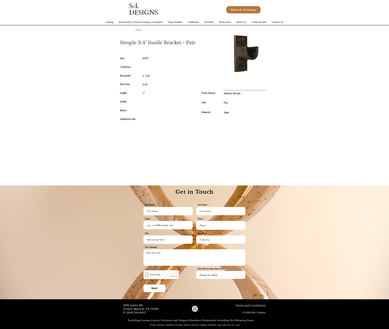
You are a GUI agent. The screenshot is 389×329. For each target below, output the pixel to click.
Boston (160, 325)
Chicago (178, 325)
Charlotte (169, 325)
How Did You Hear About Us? (210, 269)
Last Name (202, 205)
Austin (153, 325)
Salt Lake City (224, 325)
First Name (149, 205)
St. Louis (236, 325)
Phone (200, 219)
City (146, 233)
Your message (151, 247)
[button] (140, 22)
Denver (187, 325)
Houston (196, 325)
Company (202, 233)
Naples (204, 325)
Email (147, 219)
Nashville (212, 325)
